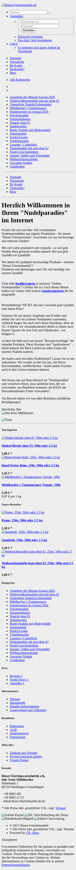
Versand (60, 808)
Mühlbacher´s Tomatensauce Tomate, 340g (31, 485)
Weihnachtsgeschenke (24, 159)
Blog (13, 72)
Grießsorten (17, 166)
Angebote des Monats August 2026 (32, 97)
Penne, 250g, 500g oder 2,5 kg (22, 520)
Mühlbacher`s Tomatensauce (28, 108)
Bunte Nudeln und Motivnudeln (30, 130)
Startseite (15, 58)
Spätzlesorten (18, 126)
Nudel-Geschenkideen (24, 152)
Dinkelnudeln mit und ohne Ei (29, 148)
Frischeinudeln (19, 115)
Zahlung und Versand (23, 753)
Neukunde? (17, 69)
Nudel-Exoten (19, 137)
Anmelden (28, 30)
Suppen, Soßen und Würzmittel (30, 155)
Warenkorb (17, 62)
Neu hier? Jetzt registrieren (35, 40)
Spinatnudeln (18, 133)
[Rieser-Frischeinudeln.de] (19, 5)
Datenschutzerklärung (16, 865)
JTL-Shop (32, 832)
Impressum (17, 726)
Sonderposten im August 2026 (29, 111)
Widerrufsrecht (19, 733)
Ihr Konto (16, 65)
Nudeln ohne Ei (20, 122)
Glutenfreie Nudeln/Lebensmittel (31, 104)
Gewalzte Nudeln (21, 163)
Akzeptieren (9, 839)
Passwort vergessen (30, 36)
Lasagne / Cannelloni (23, 144)
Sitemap (15, 699)
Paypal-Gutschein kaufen (26, 756)
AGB (13, 729)
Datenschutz (18, 737)
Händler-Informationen (24, 706)
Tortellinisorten (19, 141)
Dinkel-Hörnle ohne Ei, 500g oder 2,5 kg (29, 445)
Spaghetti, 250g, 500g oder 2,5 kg (24, 540)
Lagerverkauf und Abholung (28, 710)
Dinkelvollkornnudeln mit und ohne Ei (34, 100)
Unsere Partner (19, 760)
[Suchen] (48, 13)
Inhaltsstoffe (17, 702)
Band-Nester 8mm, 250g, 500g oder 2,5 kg (30, 465)
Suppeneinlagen (20, 119)
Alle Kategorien (20, 79)
